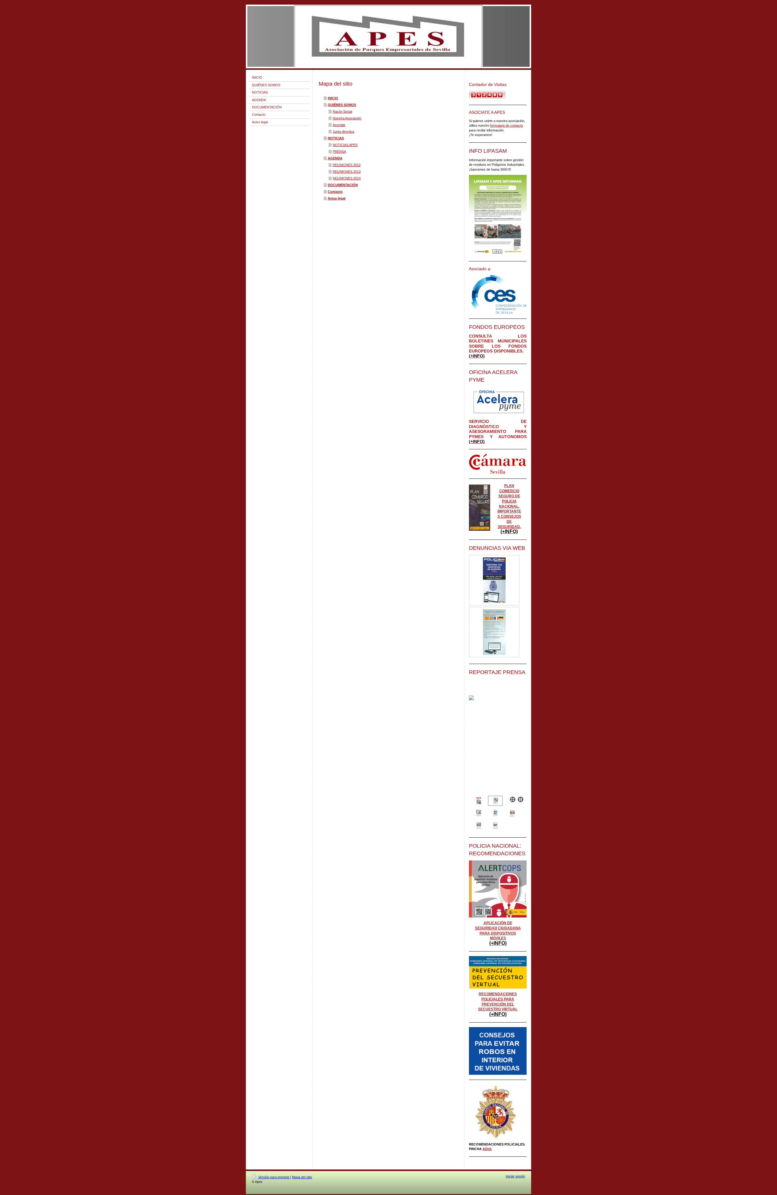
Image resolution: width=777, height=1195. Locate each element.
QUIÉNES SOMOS (342, 105)
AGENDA (335, 158)
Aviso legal (336, 198)
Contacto (335, 191)
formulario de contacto (506, 125)
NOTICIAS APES (345, 145)
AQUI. (487, 1149)
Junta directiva (343, 131)
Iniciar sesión (515, 1176)
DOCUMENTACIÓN (343, 185)
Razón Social (342, 111)
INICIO (333, 98)
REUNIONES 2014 (347, 178)
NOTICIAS (336, 138)
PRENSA (339, 151)
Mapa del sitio (302, 1177)
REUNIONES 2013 (347, 171)
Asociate (339, 125)
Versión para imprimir (273, 1177)
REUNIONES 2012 (347, 165)
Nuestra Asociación (347, 118)
